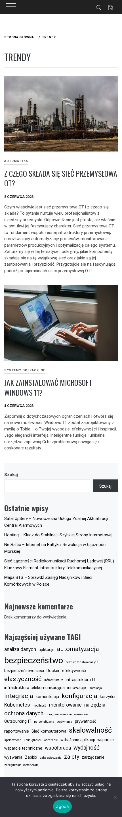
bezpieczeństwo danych (82, 662)
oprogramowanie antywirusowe (67, 714)
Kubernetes (17, 705)
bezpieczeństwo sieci (24, 670)
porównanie (64, 722)
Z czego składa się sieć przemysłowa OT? (60, 178)
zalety (71, 756)
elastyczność (23, 678)
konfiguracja (79, 695)
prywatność (85, 721)
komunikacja (47, 696)
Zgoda (62, 806)
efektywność (74, 670)
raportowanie (16, 731)
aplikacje (46, 649)
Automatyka (16, 161)
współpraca (58, 748)
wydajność (86, 747)
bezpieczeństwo (33, 660)
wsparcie (105, 739)
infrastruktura (53, 680)
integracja (18, 695)
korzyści (107, 696)
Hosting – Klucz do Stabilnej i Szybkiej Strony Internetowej (58, 534)
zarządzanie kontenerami (21, 765)
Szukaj (11, 474)
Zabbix (31, 757)
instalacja (95, 688)
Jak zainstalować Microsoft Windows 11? (48, 387)
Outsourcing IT (17, 721)
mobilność (40, 705)
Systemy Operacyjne (24, 370)
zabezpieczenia (51, 758)
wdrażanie (51, 740)
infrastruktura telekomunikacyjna (34, 687)
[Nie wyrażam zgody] (115, 797)
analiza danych (20, 649)
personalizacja (44, 722)
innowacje (76, 687)
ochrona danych (23, 713)
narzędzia (94, 705)
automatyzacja (78, 648)
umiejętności (32, 740)
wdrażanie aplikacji (77, 739)
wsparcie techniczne (23, 748)
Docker (53, 670)
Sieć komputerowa (48, 731)
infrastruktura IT (81, 679)
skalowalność (90, 730)
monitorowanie (65, 705)
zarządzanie (93, 757)
